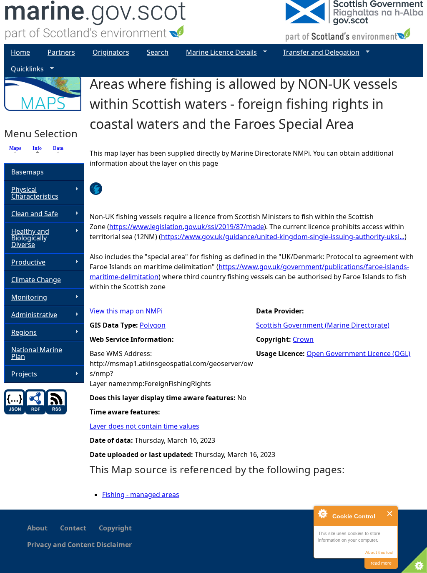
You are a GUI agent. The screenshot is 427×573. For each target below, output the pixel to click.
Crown (303, 339)
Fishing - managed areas (140, 494)
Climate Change (36, 279)
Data (58, 148)
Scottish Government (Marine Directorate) (322, 325)
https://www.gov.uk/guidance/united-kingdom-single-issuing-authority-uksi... (282, 236)
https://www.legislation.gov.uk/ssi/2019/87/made (186, 226)
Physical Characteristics (31, 193)
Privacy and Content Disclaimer (79, 544)
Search (157, 52)
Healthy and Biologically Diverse (26, 238)
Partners (61, 52)
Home (20, 52)
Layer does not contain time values (144, 426)
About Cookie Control (322, 513)
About (37, 528)
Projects (20, 374)
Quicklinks (24, 69)
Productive (24, 262)
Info (39, 148)
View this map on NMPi (126, 311)
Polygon (153, 325)
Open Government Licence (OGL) (358, 353)
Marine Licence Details (218, 52)
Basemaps (27, 172)
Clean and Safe (31, 214)
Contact (73, 528)
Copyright (115, 528)
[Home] (95, 22)
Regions (20, 332)
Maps (15, 148)
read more (381, 562)
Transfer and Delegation (317, 52)
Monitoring (25, 297)
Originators (111, 52)
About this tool (379, 552)
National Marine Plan (36, 353)
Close (390, 513)
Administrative (30, 315)
